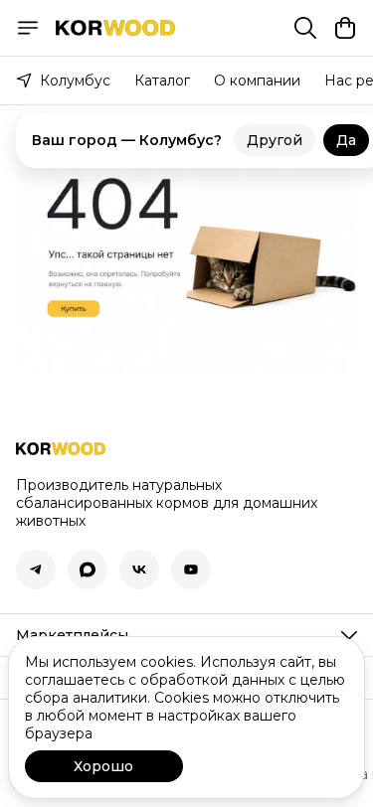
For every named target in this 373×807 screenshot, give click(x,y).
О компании (257, 80)
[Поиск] (305, 28)
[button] (36, 569)
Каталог (162, 80)
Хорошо (103, 766)
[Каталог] (28, 28)
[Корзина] (345, 28)
